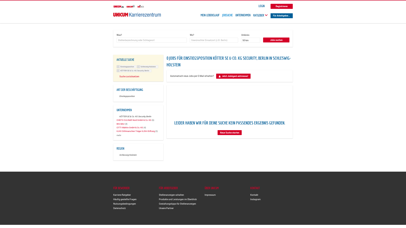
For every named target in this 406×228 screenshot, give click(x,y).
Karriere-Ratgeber (122, 194)
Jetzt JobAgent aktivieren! (235, 76)
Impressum (210, 194)
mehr (119, 135)
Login (262, 6)
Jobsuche (227, 15)
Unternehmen (243, 15)
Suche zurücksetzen (129, 76)
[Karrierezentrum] (137, 15)
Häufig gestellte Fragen (125, 199)
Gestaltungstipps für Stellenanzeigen (177, 203)
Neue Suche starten (229, 132)
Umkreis (245, 34)
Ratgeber (259, 15)
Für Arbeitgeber (280, 15)
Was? (119, 34)
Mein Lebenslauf (210, 15)
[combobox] (152, 40)
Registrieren (282, 6)
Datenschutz (119, 208)
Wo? (192, 34)
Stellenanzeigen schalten (171, 194)
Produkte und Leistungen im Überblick (178, 199)
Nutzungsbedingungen (124, 203)
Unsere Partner (166, 208)
